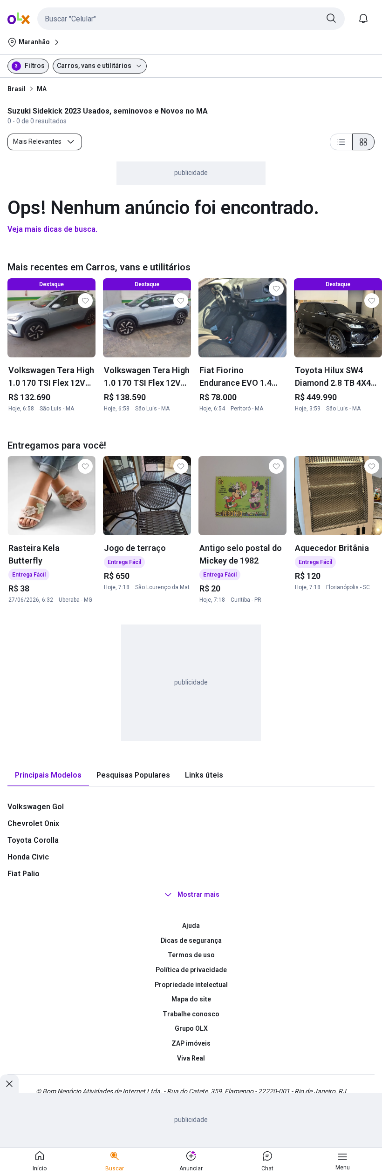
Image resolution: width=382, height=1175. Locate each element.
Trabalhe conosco (191, 1014)
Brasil (16, 89)
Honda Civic (28, 857)
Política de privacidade (191, 970)
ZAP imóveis (191, 1043)
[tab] (48, 775)
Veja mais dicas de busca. (52, 229)
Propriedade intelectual (191, 984)
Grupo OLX (191, 1028)
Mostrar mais (198, 894)
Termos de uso (191, 955)
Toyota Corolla (33, 840)
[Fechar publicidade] (9, 1083)
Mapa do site (191, 999)
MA (42, 89)
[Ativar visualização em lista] (341, 142)
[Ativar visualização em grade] (363, 142)
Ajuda (191, 925)
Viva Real (191, 1058)
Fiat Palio (23, 873)
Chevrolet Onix (33, 823)
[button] (191, 18)
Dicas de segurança (191, 940)
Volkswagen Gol (35, 806)
